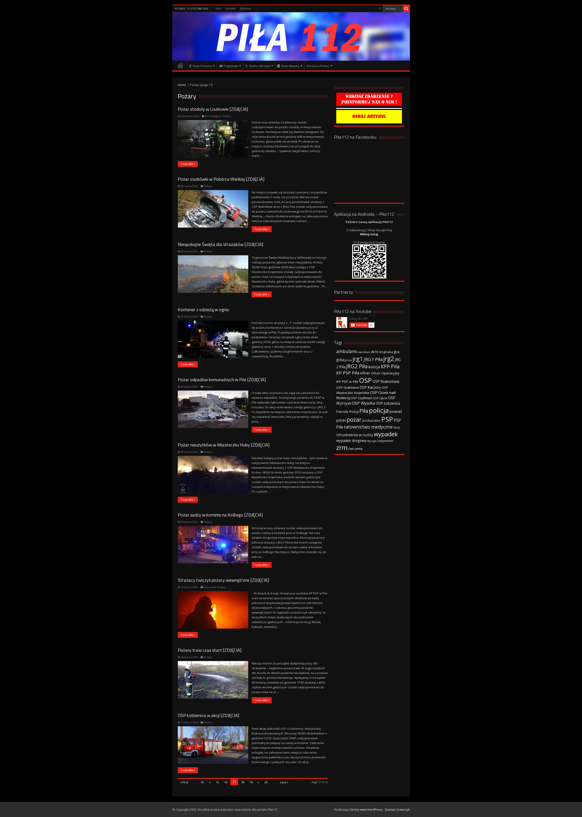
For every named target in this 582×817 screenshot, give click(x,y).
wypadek (386, 434)
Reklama (245, 8)
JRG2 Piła (357, 366)
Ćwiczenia (210, 587)
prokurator (371, 420)
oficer (365, 373)
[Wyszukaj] (406, 8)
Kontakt (231, 8)
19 (251, 782)
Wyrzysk (371, 441)
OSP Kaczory (370, 387)
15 (217, 782)
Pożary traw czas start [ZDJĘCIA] (209, 650)
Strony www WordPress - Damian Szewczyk (380, 809)
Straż (396, 427)
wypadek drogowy (351, 440)
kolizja (374, 366)
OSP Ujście (380, 398)
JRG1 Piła (373, 359)
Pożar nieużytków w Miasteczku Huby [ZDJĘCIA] (223, 444)
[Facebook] (379, 9)
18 (242, 782)
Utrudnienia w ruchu (354, 434)
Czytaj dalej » (188, 163)
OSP (365, 380)
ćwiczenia (355, 448)
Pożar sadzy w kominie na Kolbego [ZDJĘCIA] (220, 514)
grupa (348, 360)
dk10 (374, 352)
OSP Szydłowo (361, 398)
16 (225, 782)
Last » (284, 782)
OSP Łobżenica (388, 403)
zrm (342, 447)
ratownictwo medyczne (368, 427)
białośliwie (363, 352)
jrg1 (358, 359)
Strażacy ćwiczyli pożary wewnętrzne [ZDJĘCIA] (223, 580)
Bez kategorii (213, 116)
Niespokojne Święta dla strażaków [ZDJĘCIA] (220, 244)
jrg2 (388, 358)
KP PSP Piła (347, 373)
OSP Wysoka (363, 403)
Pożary (227, 116)
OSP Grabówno (347, 387)
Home (182, 85)
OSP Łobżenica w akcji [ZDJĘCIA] (208, 715)
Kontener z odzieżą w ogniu (203, 309)
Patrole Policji (347, 411)
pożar (354, 419)
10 (202, 782)
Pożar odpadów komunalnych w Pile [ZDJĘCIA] (222, 379)
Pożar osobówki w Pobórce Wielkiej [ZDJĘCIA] (221, 179)
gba (396, 351)
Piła (363, 410)
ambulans (346, 351)
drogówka (386, 352)
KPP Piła (390, 366)
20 (266, 782)
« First (184, 782)
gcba (340, 359)
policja (379, 410)
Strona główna (180, 65)
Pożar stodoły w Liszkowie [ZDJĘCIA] (213, 109)
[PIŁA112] (291, 36)
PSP (387, 419)
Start (218, 8)
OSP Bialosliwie (386, 381)
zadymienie (385, 441)
